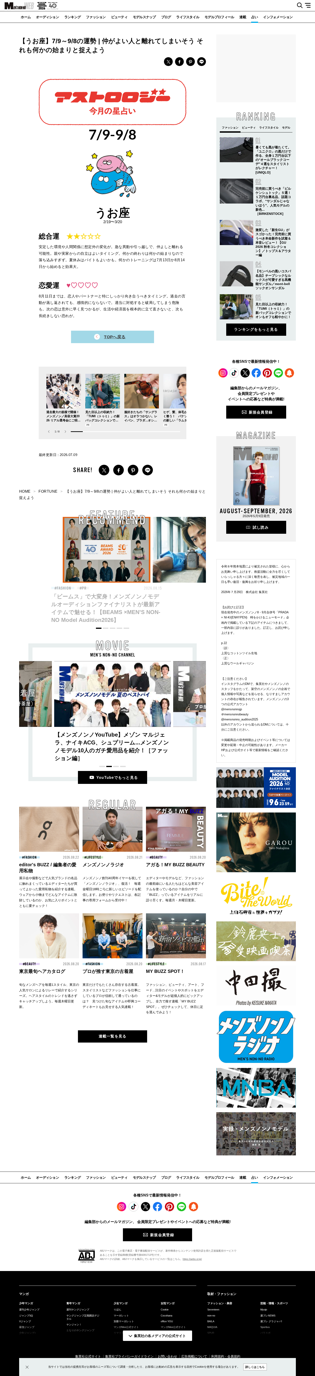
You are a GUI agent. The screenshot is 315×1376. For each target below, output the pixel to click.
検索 (298, 5)
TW (168, 61)
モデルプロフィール (219, 17)
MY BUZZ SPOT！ (165, 971)
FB (179, 61)
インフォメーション (278, 17)
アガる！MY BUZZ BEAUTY (175, 864)
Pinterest (267, 373)
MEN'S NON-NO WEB (17, 5)
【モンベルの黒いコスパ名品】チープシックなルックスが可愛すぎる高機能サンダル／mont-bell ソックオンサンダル (273, 279)
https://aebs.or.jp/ (192, 1259)
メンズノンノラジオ (103, 864)
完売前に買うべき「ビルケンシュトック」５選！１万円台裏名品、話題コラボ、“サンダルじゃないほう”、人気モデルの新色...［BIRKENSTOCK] (273, 201)
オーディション (47, 17)
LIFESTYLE (93, 857)
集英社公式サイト (88, 1356)
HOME (25, 491)
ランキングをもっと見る (256, 329)
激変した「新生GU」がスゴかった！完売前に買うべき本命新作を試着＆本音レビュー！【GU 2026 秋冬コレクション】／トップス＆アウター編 (273, 242)
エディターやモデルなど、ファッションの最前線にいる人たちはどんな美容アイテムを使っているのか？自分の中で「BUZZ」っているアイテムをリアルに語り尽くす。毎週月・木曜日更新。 (175, 889)
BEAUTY (160, 588)
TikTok (234, 373)
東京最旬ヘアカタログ (42, 971)
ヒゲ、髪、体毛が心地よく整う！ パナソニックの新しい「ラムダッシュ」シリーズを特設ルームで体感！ (179, 420)
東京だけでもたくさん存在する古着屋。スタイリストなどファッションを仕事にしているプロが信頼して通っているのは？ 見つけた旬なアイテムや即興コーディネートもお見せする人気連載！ (112, 996)
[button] (65, 431)
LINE (201, 61)
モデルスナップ (144, 17)
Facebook (256, 373)
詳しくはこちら (255, 1367)
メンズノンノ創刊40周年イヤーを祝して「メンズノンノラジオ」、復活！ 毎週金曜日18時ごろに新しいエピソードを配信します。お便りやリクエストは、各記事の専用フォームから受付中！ (112, 889)
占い (254, 17)
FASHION (70, 588)
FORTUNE (48, 491)
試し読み (261, 527)
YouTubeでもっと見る (117, 777)
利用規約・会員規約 (225, 1356)
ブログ (166, 17)
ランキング (72, 17)
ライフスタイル (187, 17)
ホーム (26, 17)
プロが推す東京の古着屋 (108, 971)
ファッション (96, 17)
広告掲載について (194, 1356)
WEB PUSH (289, 373)
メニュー (309, 5)
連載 (242, 17)
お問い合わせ (167, 1356)
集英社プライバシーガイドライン (129, 1356)
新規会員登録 (261, 412)
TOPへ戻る (115, 337)
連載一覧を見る (113, 1036)
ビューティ (119, 17)
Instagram (223, 373)
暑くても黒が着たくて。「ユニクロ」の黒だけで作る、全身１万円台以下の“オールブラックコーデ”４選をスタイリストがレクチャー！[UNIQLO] (273, 159)
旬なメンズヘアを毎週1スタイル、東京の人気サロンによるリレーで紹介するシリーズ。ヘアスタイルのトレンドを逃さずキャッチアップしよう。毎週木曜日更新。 (49, 996)
